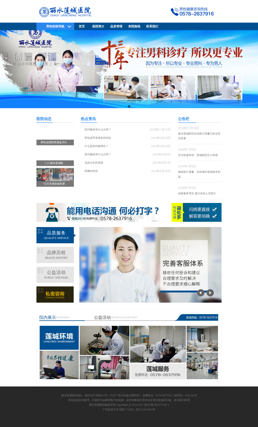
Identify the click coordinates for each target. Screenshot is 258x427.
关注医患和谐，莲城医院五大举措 (198, 155)
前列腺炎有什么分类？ (98, 129)
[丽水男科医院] (129, 18)
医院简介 (98, 26)
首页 (82, 26)
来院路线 (134, 26)
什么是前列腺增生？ (96, 146)
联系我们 (152, 26)
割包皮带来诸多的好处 (98, 137)
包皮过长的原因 (94, 162)
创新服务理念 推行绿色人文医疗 (197, 193)
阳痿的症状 (91, 171)
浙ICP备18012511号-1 (156, 404)
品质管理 (116, 26)
